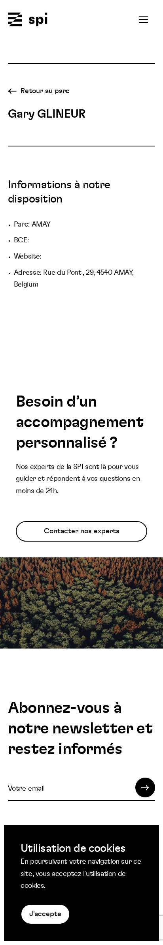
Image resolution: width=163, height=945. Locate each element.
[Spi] (27, 19)
